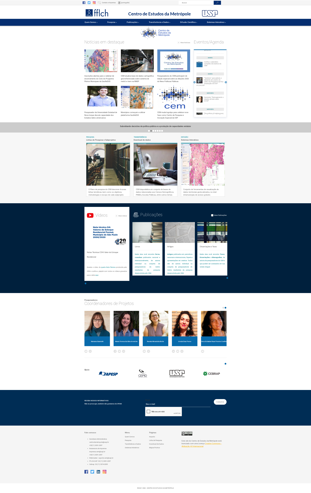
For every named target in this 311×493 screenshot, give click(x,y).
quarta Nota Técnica (108, 267)
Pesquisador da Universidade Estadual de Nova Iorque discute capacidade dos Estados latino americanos (100, 115)
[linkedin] (173, 351)
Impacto (152, 437)
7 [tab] (162, 131)
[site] (90, 351)
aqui (96, 275)
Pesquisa (128, 440)
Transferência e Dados (133, 444)
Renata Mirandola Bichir (155, 341)
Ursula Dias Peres (184, 341)
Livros (137, 246)
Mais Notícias (185, 42)
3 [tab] (153, 131)
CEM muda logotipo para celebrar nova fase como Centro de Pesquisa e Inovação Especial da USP (172, 115)
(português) (125, 3)
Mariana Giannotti (97, 341)
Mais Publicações (220, 215)
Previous (194, 82)
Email (147, 400)
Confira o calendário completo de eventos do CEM (212, 63)
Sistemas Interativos (132, 448)
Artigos (170, 246)
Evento (210, 58)
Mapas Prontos (154, 448)
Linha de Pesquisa (155, 440)
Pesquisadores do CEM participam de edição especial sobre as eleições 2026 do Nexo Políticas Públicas (173, 78)
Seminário (210, 93)
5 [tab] (158, 131)
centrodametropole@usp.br (99, 442)
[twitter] (89, 2)
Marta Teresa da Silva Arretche (126, 341)
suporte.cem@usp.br (106, 458)
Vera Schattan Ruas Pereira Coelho (214, 341)
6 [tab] (160, 131)
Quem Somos (129, 437)
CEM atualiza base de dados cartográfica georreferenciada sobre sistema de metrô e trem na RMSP (137, 78)
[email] (85, 351)
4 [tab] (155, 131)
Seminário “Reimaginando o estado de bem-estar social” (214, 99)
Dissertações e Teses (208, 246)
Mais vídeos (122, 216)
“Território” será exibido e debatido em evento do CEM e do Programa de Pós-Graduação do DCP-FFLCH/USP (210, 81)
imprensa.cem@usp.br (97, 452)
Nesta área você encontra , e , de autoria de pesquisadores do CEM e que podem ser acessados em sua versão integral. (212, 260)
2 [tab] (151, 131)
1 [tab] (149, 131)
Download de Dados (156, 444)
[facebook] (84, 2)
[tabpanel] (155, 126)
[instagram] (94, 2)
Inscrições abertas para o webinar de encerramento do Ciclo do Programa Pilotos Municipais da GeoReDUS (99, 78)
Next (226, 82)
